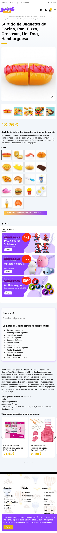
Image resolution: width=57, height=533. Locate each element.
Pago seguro (9, 499)
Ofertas (27, 493)
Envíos (4, 3)
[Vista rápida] (15, 442)
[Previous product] (51, 17)
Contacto (25, 3)
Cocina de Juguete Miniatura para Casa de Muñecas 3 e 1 (13, 448)
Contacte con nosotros (9, 506)
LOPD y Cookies (11, 502)
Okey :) (8, 527)
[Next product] (52, 17)
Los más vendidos (27, 500)
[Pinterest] (8, 224)
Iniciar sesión (49, 493)
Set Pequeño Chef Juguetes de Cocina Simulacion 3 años (39, 448)
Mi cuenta (47, 496)
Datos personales (48, 500)
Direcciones (48, 510)
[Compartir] (2, 224)
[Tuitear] (5, 224)
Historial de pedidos (48, 506)
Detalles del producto (14, 318)
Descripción (9, 313)
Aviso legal (15, 3)
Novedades (28, 496)
